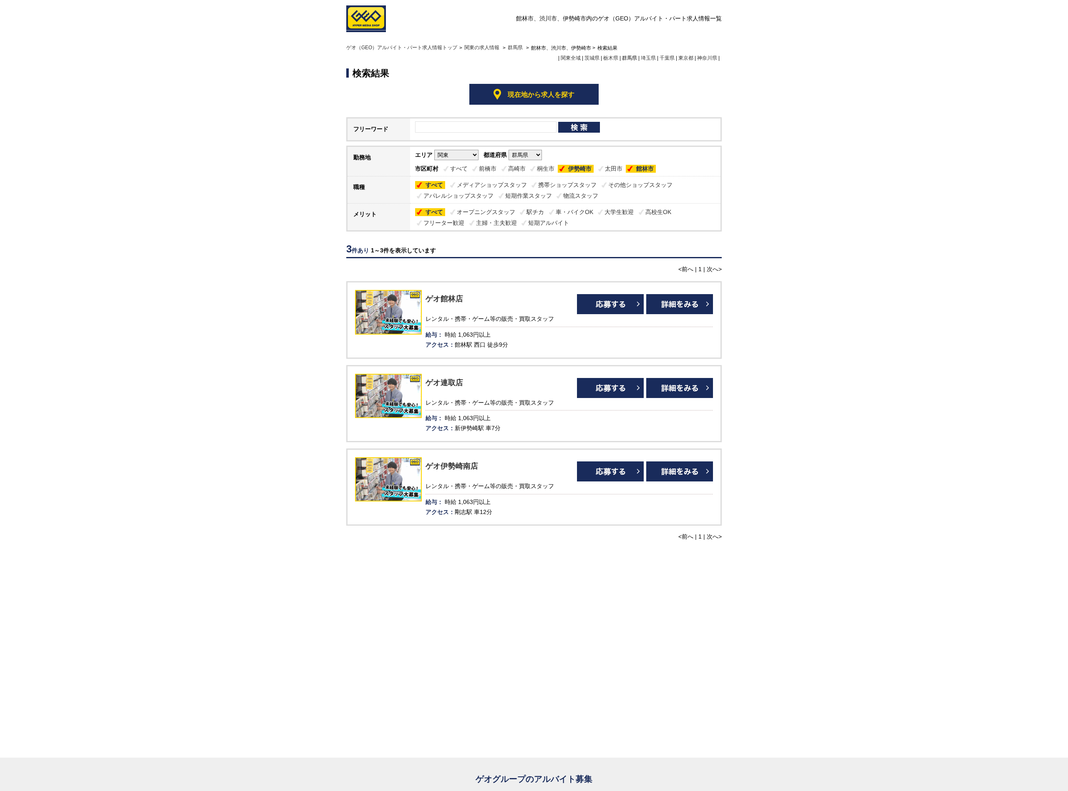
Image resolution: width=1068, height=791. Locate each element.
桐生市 (545, 168)
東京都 (685, 57)
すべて (459, 168)
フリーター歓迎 (443, 223)
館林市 (645, 168)
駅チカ (535, 212)
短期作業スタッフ (528, 196)
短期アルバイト (548, 223)
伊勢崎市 (580, 168)
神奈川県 (707, 57)
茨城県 (591, 57)
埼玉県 (648, 57)
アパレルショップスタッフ (458, 196)
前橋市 (487, 168)
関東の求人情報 (482, 47)
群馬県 (515, 47)
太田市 (613, 168)
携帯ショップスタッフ (567, 185)
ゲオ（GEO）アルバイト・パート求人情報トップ (401, 47)
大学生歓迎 (619, 212)
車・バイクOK (574, 212)
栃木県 (610, 57)
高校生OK (658, 212)
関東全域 (571, 57)
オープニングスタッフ (486, 212)
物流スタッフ (580, 196)
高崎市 (517, 168)
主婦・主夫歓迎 (496, 223)
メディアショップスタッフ (492, 185)
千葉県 (667, 57)
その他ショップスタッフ (640, 185)
